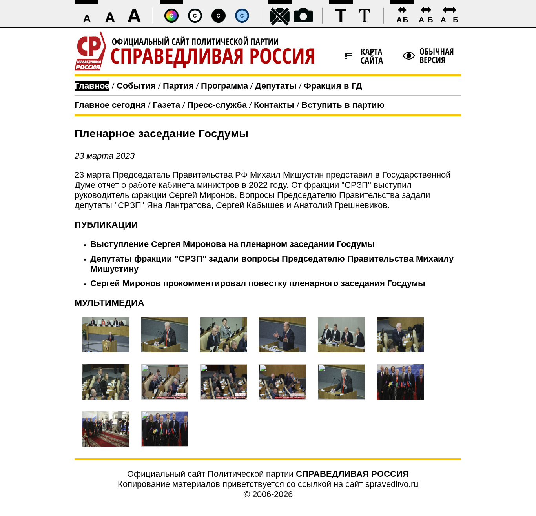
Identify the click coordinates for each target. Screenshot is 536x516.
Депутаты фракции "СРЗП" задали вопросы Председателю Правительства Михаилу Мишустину (272, 264)
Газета (166, 105)
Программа (224, 86)
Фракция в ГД (333, 86)
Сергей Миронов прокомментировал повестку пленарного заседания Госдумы (257, 283)
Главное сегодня (110, 105)
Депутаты (276, 86)
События (136, 86)
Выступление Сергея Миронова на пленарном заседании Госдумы (232, 244)
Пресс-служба (217, 105)
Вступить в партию (343, 105)
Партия (178, 86)
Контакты (274, 105)
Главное (92, 86)
